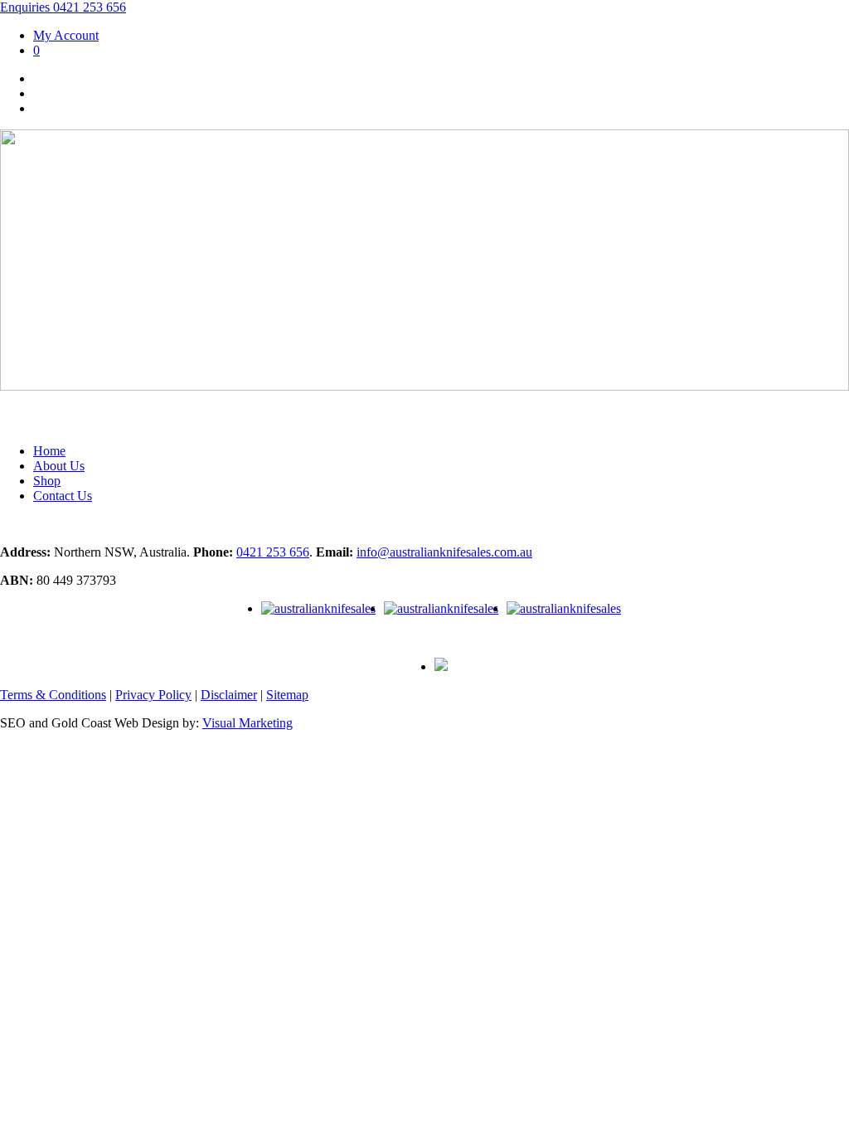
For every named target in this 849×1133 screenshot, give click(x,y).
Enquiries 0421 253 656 (63, 7)
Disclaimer (229, 695)
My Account (66, 35)
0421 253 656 (272, 552)
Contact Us (62, 496)
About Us (59, 466)
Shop (47, 481)
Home (49, 451)
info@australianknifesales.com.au (444, 552)
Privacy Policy (153, 695)
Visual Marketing (247, 723)
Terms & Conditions (53, 695)
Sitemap (287, 695)
